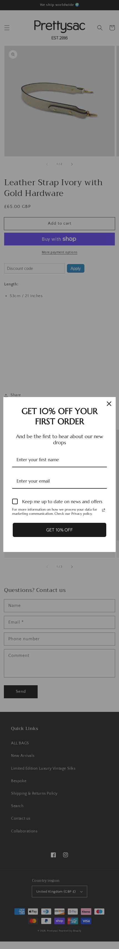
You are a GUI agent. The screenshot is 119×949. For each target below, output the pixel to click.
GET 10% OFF (59, 530)
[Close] (109, 403)
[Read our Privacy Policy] (103, 510)
